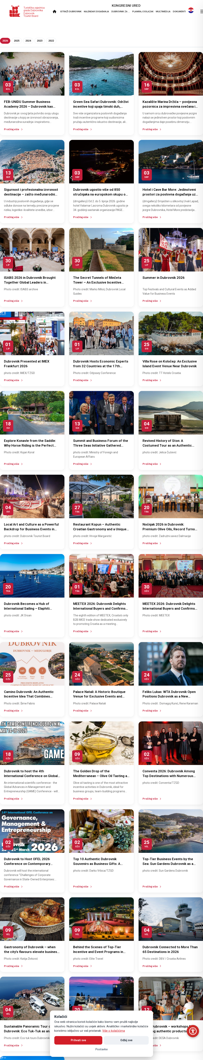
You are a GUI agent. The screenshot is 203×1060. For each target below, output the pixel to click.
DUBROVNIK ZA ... (120, 11)
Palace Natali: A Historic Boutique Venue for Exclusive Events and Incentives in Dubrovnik (99, 696)
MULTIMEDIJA (163, 11)
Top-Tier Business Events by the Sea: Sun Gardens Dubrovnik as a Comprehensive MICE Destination (168, 863)
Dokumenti (179, 11)
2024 (28, 40)
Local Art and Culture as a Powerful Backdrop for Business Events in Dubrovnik (31, 529)
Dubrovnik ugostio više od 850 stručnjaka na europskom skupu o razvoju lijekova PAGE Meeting (99, 194)
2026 (5, 40)
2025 (16, 40)
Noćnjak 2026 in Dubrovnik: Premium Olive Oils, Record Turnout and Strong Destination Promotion (170, 529)
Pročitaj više (11, 129)
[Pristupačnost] (193, 1031)
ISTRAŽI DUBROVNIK (70, 11)
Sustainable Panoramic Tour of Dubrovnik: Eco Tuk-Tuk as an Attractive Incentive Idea (28, 1031)
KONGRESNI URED (126, 6)
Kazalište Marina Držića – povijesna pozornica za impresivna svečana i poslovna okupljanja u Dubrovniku (170, 106)
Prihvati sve (78, 1040)
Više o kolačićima (113, 1030)
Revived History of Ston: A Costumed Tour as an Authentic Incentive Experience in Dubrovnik (169, 445)
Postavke (101, 1049)
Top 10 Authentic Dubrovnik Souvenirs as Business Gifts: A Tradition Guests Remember (96, 863)
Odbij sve (126, 1040)
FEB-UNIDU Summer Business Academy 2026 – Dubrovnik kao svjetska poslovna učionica (28, 106)
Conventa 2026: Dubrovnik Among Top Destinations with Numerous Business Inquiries (169, 776)
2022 (51, 40)
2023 (39, 40)
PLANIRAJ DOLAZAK (142, 11)
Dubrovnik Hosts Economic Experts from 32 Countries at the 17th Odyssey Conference (100, 366)
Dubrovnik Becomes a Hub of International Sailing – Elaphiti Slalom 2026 (27, 608)
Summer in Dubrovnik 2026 (164, 278)
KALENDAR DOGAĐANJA (96, 11)
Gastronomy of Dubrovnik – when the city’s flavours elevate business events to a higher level (31, 951)
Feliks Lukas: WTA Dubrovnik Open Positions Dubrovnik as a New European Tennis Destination (169, 696)
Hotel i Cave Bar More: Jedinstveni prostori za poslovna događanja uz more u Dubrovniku (169, 194)
